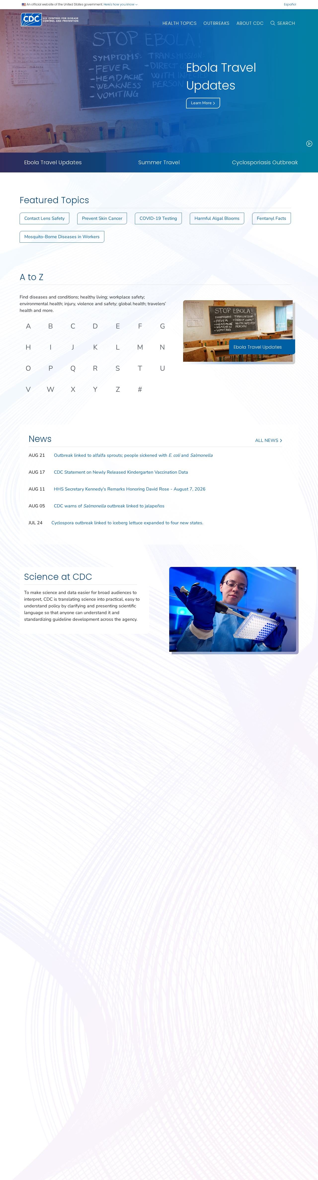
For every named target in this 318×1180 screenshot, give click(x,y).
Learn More (202, 103)
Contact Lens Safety (44, 218)
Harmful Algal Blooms (217, 218)
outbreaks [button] (216, 23)
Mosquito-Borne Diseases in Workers (62, 237)
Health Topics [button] (179, 23)
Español (290, 4)
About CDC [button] (250, 23)
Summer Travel (159, 162)
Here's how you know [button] (119, 4)
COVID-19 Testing (158, 218)
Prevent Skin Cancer (102, 218)
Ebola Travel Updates (53, 162)
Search (286, 23)
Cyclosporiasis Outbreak (265, 162)
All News (267, 440)
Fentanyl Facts (271, 218)
